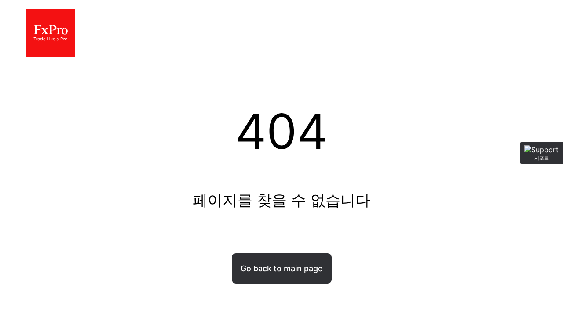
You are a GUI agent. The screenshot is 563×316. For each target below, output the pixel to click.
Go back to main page (282, 268)
